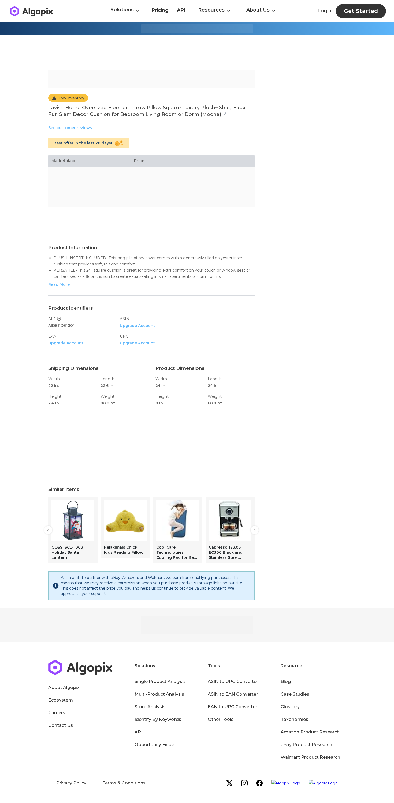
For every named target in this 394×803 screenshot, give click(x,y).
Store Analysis (150, 706)
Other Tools (220, 719)
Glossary (290, 706)
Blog (286, 681)
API (181, 10)
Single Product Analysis (160, 681)
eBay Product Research (306, 744)
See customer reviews (70, 127)
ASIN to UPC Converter (233, 681)
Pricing (160, 10)
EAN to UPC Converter (232, 706)
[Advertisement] (197, 53)
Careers (56, 712)
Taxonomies (294, 719)
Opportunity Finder (155, 744)
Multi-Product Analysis (159, 694)
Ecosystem (60, 700)
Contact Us (60, 725)
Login (324, 11)
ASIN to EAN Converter (233, 694)
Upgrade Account (137, 325)
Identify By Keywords (158, 719)
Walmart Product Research (310, 757)
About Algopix (64, 687)
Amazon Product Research (310, 732)
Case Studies (295, 694)
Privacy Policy (71, 783)
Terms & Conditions (124, 783)
